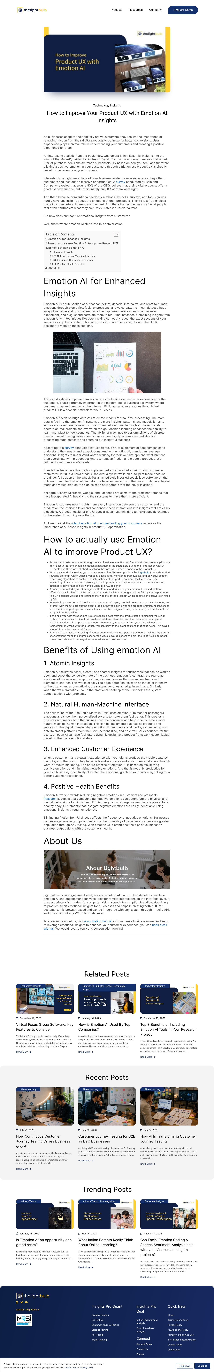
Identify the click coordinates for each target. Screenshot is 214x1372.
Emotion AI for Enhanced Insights (69, 238)
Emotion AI (88, 986)
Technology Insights (107, 105)
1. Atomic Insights (63, 252)
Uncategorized (107, 1201)
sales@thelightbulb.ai (27, 1309)
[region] (107, 1365)
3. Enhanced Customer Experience (74, 260)
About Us (54, 268)
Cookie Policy (71, 1367)
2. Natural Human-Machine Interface (75, 256)
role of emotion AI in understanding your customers (107, 523)
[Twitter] (21, 1302)
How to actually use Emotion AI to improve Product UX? (83, 243)
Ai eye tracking (28, 1089)
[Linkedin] (17, 1302)
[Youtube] (26, 1302)
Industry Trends (104, 986)
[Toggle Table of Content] (115, 234)
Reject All (185, 1365)
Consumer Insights (154, 1201)
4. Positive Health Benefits (69, 264)
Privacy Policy (86, 1367)
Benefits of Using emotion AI (66, 247)
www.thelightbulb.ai (98, 921)
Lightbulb (143, 572)
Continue (202, 1365)
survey (120, 182)
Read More (22, 1051)
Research (50, 798)
